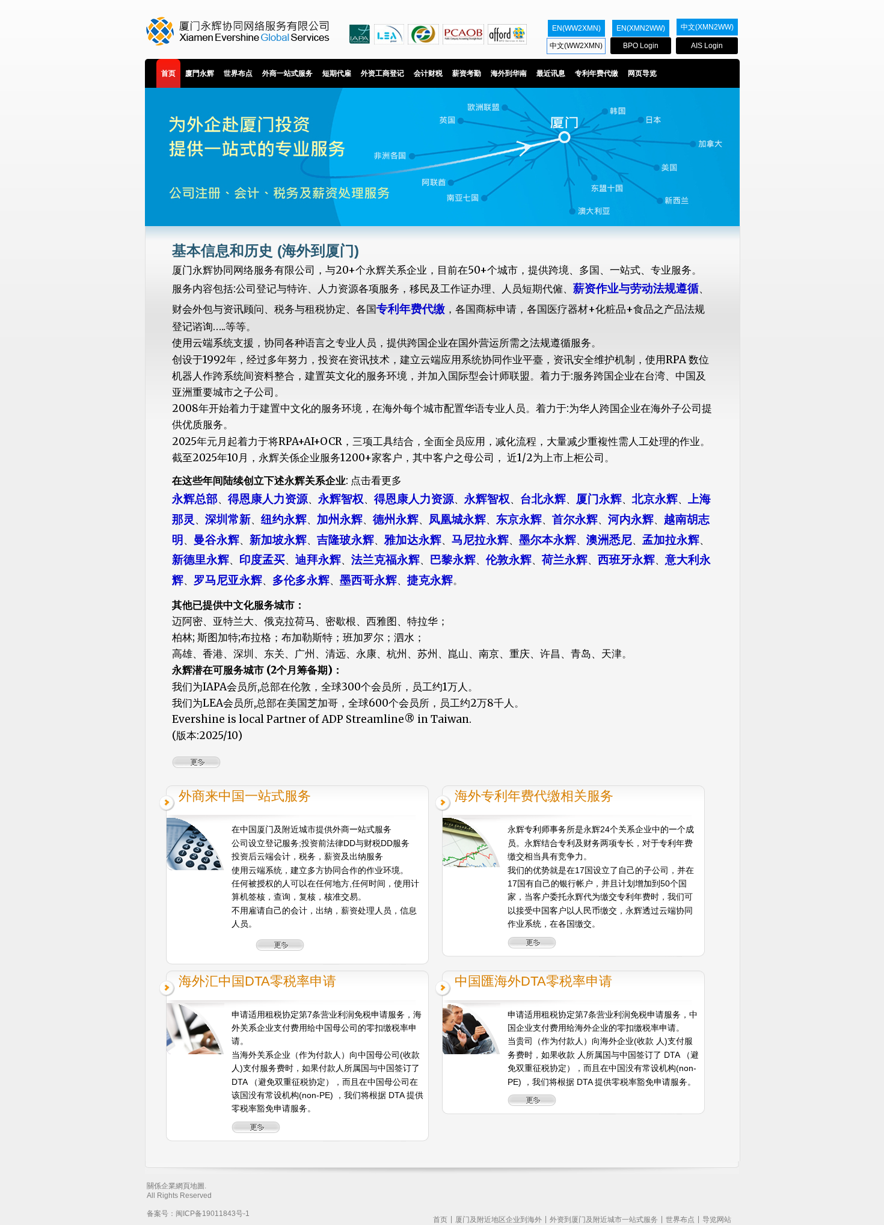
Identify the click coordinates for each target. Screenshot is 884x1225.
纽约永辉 (284, 519)
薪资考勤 (466, 73)
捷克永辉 (430, 580)
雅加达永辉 (412, 540)
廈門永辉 (199, 73)
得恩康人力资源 (268, 499)
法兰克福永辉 (385, 559)
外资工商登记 (382, 73)
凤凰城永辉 (457, 519)
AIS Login (707, 45)
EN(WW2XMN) (576, 28)
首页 (168, 73)
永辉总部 (195, 499)
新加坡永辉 (278, 540)
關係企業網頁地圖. (176, 1186)
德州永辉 (396, 519)
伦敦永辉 (509, 559)
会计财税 (428, 73)
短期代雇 (336, 73)
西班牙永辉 (626, 559)
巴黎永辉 (453, 559)
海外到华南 (509, 73)
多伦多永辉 (301, 580)
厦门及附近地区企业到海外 (498, 1219)
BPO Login (640, 45)
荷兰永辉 (565, 559)
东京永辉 (519, 519)
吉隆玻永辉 (345, 540)
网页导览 (642, 73)
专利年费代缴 (596, 73)
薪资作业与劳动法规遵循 (636, 288)
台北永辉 (543, 499)
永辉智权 (341, 499)
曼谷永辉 (216, 540)
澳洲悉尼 (609, 540)
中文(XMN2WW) (707, 27)
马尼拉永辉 (480, 540)
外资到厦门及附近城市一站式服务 (604, 1219)
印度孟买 (262, 559)
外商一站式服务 (287, 73)
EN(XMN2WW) (640, 28)
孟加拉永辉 (670, 540)
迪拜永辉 (318, 559)
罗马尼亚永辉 (228, 580)
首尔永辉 (575, 519)
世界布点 (238, 73)
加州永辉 (340, 519)
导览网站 (716, 1219)
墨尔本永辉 (547, 540)
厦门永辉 (599, 499)
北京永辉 (655, 499)
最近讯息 (550, 73)
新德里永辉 (200, 559)
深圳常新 (228, 519)
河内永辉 (631, 519)
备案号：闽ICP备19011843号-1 (198, 1213)
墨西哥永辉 (368, 580)
